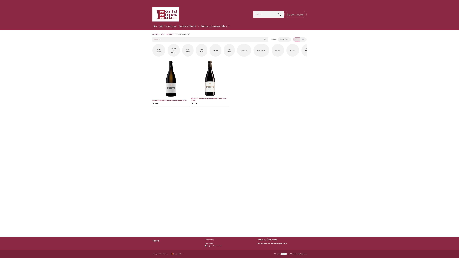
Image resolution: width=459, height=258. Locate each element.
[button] (284, 39)
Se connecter (295, 14)
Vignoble (169, 34)
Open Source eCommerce (299, 254)
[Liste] (303, 39)
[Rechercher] (279, 14)
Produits (155, 34)
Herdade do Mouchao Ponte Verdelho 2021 (169, 100)
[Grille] (296, 39)
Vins (162, 34)
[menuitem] (158, 26)
